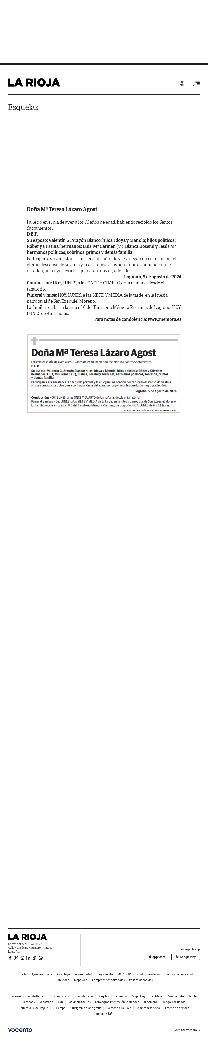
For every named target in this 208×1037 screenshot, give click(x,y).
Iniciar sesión (182, 83)
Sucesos (16, 996)
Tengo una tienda (174, 1002)
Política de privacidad (179, 974)
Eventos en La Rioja (118, 1008)
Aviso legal (64, 974)
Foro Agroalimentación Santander (117, 1002)
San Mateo (157, 996)
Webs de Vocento (186, 1030)
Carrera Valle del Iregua (33, 1008)
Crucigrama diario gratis (85, 1008)
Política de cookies (141, 980)
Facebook (29, 1002)
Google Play (188, 957)
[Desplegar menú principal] (196, 83)
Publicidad (63, 980)
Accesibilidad (83, 974)
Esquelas (23, 107)
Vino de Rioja (34, 996)
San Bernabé (176, 996)
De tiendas (120, 996)
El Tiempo (59, 1008)
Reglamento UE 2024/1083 (114, 974)
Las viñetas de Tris (79, 1002)
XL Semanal (150, 1002)
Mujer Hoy (138, 996)
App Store (158, 957)
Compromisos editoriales (108, 980)
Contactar (21, 974)
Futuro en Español (59, 996)
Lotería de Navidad (177, 1008)
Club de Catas (84, 996)
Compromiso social (148, 1008)
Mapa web (81, 980)
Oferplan (103, 996)
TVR (60, 1002)
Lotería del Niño (104, 1014)
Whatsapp (46, 1002)
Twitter (193, 996)
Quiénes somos (42, 974)
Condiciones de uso (148, 974)
